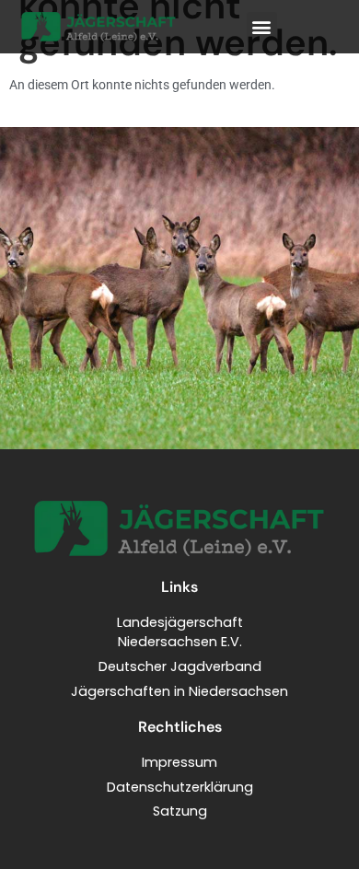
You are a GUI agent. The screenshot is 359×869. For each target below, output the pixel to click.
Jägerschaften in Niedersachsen (179, 691)
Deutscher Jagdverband (179, 666)
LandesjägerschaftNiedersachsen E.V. (180, 632)
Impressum (179, 762)
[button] (262, 27)
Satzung (180, 811)
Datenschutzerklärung (180, 787)
